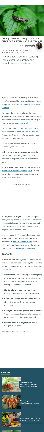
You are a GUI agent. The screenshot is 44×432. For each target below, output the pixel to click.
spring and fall (22, 123)
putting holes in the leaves (24, 248)
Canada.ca (6, 269)
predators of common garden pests (17, 170)
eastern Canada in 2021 (22, 241)
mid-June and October (30, 131)
